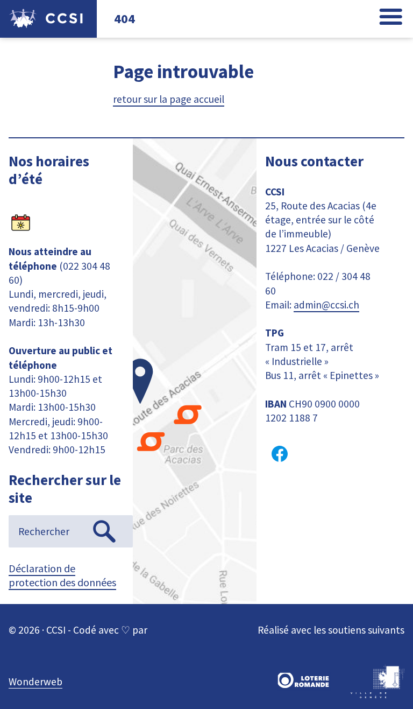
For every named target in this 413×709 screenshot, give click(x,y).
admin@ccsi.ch (326, 304)
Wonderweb (35, 681)
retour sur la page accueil (168, 99)
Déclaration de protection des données (62, 575)
